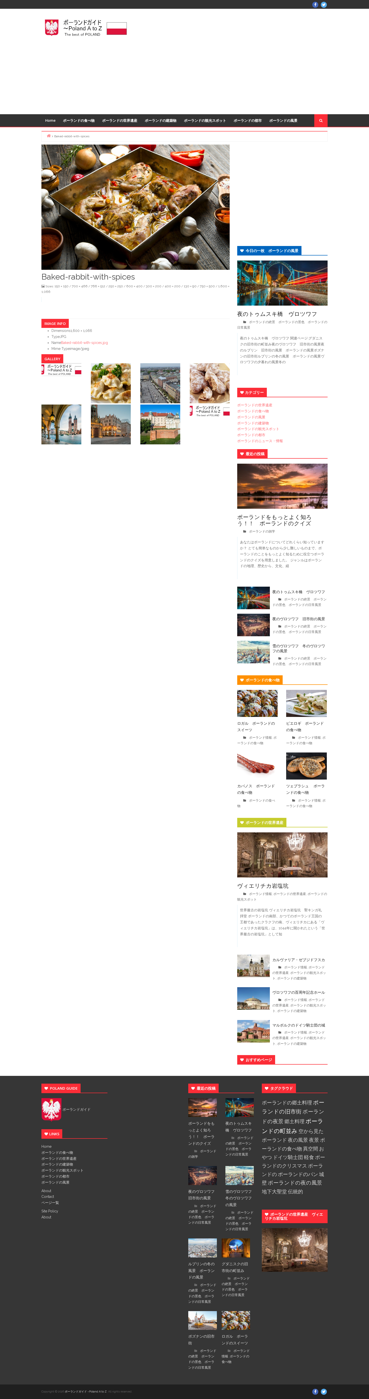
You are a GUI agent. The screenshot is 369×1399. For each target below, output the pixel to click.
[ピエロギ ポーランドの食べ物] (306, 703)
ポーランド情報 (260, 737)
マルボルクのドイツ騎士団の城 (298, 1025)
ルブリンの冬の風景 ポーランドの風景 (201, 1270)
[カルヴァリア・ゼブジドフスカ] (253, 966)
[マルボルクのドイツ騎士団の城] (253, 1031)
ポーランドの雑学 (262, 531)
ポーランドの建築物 (160, 120)
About (46, 1191)
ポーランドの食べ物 (79, 120)
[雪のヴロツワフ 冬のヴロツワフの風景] (253, 652)
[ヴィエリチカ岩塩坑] (282, 855)
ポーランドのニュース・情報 (260, 441)
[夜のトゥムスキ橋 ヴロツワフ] (282, 283)
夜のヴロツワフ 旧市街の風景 (298, 618)
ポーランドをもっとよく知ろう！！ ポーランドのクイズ (274, 520)
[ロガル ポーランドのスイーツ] (257, 703)
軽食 (309, 1157)
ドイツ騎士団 (288, 1157)
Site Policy (49, 1211)
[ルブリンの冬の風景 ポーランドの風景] (202, 1248)
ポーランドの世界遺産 (119, 120)
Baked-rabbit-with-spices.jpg (84, 343)
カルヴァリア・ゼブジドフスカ (298, 959)
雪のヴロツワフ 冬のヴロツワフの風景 (298, 648)
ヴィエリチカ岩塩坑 (262, 885)
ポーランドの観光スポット (205, 120)
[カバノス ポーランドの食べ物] (257, 766)
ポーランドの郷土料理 (287, 1103)
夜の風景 (298, 1140)
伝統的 (295, 1192)
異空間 (310, 1149)
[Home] (49, 136)
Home (50, 120)
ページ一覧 (50, 1203)
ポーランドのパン (298, 1174)
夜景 (314, 1140)
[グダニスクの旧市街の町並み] (236, 1248)
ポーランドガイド (76, 1109)
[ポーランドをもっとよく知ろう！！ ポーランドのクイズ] (282, 486)
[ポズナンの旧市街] (202, 1320)
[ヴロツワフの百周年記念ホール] (253, 998)
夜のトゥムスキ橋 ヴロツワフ (280, 313)
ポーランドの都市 (248, 120)
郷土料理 (294, 1121)
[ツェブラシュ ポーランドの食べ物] (306, 766)
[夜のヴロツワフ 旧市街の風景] (253, 625)
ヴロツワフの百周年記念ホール (298, 992)
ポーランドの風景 (283, 120)
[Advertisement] (233, 61)
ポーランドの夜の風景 (295, 1183)
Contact (47, 1197)
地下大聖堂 (274, 1192)
